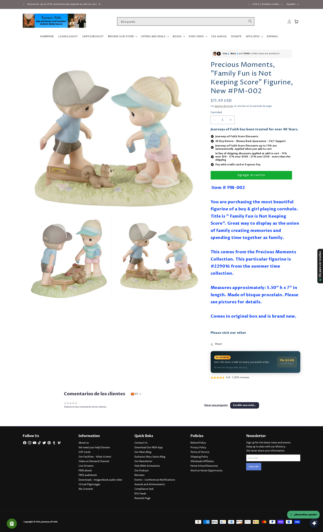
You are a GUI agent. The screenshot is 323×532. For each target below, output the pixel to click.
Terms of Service (199, 452)
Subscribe (254, 466)
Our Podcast (141, 471)
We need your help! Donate (94, 447)
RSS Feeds (140, 494)
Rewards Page (142, 498)
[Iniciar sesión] (289, 21)
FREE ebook (85, 471)
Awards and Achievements (149, 484)
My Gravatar (86, 489)
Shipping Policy (199, 457)
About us (84, 443)
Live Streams (86, 466)
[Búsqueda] (250, 21)
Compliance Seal (143, 489)
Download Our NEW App (148, 447)
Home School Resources (204, 466)
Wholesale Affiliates (202, 461)
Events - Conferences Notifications (154, 480)
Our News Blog (142, 452)
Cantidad (216, 112)
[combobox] (185, 21)
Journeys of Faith (49, 522)
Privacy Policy (198, 447)
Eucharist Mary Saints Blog (149, 457)
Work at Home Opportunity (206, 471)
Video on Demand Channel (94, 461)
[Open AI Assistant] (314, 523)
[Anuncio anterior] (23, 4)
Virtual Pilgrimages (89, 484)
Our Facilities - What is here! (95, 457)
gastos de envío (224, 106)
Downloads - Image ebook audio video (100, 480)
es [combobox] (136, 394)
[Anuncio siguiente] (249, 4)
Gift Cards (85, 452)
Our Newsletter (143, 461)
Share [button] (218, 344)
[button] (122, 36)
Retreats (139, 475)
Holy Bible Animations (147, 466)
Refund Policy (198, 443)
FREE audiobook (88, 475)
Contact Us (141, 443)
